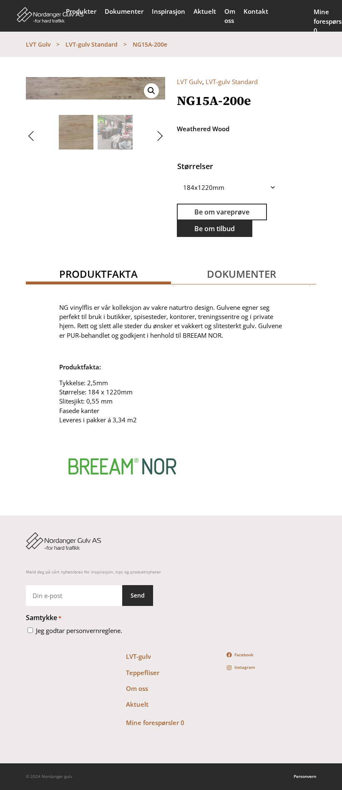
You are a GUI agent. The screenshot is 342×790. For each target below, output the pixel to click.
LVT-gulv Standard (91, 44)
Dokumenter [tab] (241, 274)
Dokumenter (124, 11)
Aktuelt (205, 11)
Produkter (81, 11)
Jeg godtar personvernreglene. (79, 630)
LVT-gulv (138, 656)
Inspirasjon (168, 11)
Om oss (229, 16)
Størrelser (195, 166)
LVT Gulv (38, 44)
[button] (151, 90)
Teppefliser (142, 672)
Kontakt (256, 11)
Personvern (305, 776)
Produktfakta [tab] (98, 274)
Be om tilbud (214, 228)
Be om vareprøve (221, 212)
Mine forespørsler (155, 722)
